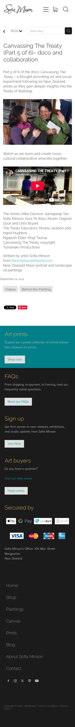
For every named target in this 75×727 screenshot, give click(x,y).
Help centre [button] (16, 490)
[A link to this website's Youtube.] (37, 681)
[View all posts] (4, 31)
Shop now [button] (15, 359)
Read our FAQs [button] (18, 401)
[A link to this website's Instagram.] (15, 681)
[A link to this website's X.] (22, 681)
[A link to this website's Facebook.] (8, 681)
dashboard (30, 705)
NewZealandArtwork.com (32, 260)
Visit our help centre (18, 478)
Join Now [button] (14, 443)
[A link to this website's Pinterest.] (30, 681)
